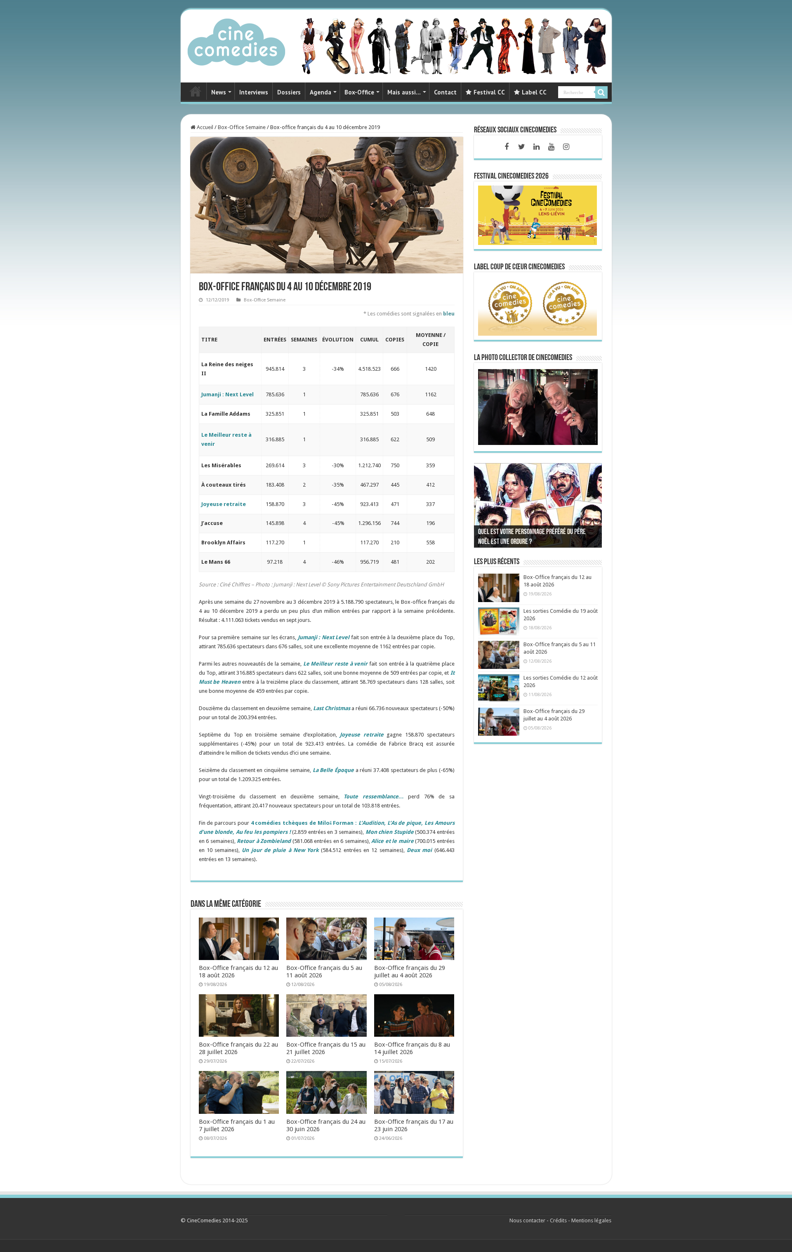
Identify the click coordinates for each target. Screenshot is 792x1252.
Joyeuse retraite (223, 504)
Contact (445, 92)
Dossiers (289, 92)
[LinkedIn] (536, 146)
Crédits (558, 1220)
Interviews (253, 92)
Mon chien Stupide (389, 832)
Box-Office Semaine (242, 127)
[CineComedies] (236, 40)
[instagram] (566, 146)
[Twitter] (521, 146)
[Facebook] (506, 146)
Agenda (320, 92)
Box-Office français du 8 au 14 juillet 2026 (412, 1048)
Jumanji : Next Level (227, 394)
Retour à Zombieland (264, 841)
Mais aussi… (404, 92)
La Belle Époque (333, 770)
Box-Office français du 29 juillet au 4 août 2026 (409, 971)
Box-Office (359, 92)
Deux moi (419, 850)
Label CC (534, 92)
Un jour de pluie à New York (280, 850)
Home (195, 91)
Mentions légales (591, 1220)
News (218, 92)
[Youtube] (551, 146)
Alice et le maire (392, 841)
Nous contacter (527, 1220)
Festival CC (489, 92)
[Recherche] (601, 92)
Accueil (204, 127)
